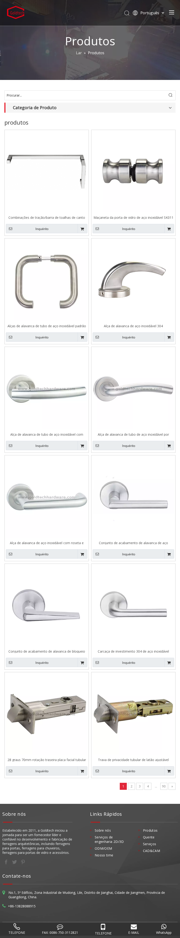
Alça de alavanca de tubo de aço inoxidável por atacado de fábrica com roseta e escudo (133, 434)
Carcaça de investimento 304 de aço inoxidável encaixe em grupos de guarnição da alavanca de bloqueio (133, 651)
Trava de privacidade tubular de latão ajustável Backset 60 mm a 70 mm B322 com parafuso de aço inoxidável (133, 760)
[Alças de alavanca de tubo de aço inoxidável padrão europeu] (46, 280)
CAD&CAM (151, 850)
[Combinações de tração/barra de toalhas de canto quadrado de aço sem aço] (46, 171)
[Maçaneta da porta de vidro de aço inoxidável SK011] (133, 171)
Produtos (150, 830)
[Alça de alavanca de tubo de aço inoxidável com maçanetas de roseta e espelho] (46, 388)
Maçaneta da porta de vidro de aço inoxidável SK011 (133, 217)
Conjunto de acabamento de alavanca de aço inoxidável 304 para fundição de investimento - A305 (133, 543)
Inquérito (42, 229)
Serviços (149, 844)
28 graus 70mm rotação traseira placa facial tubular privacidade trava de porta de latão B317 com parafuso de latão (47, 760)
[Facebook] (6, 861)
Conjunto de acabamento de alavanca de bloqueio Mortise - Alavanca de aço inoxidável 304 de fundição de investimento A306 (46, 651)
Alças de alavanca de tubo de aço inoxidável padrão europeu (47, 326)
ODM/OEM (103, 848)
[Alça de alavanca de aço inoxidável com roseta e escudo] (46, 497)
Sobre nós (103, 830)
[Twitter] (15, 861)
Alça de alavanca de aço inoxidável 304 (133, 326)
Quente (149, 837)
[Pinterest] (23, 861)
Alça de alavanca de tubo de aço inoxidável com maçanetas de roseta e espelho (46, 434)
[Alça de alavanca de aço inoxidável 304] (133, 280)
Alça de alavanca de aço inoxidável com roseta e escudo (47, 543)
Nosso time (104, 855)
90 (164, 786)
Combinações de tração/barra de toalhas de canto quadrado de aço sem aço (46, 217)
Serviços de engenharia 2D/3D (109, 839)
